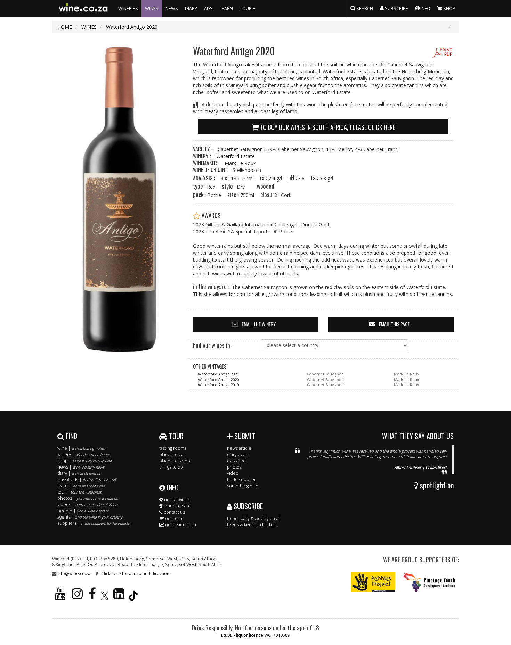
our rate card (177, 506)
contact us (174, 512)
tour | (79, 492)
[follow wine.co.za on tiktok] (133, 597)
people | (82, 511)
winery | (84, 454)
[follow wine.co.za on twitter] (104, 597)
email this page (394, 324)
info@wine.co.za (73, 574)
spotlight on (436, 484)
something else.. (243, 486)
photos (234, 467)
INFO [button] (425, 8)
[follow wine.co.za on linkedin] (119, 597)
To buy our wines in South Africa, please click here (327, 127)
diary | (78, 473)
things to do (171, 467)
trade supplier (241, 479)
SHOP (448, 8)
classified (236, 461)
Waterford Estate (235, 156)
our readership (180, 525)
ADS (208, 8)
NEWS (171, 8)
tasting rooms (172, 448)
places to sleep (174, 461)
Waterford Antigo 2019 (218, 384)
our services (176, 500)
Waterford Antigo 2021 (218, 374)
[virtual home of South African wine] (83, 8)
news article (239, 448)
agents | (89, 517)
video (232, 473)
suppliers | (94, 523)
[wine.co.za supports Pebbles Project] (373, 582)
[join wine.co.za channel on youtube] (60, 597)
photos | (87, 498)
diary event (238, 454)
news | (80, 467)
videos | (88, 504)
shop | (84, 461)
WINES (152, 8)
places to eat (172, 454)
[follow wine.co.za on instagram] (77, 597)
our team (174, 518)
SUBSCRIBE (247, 506)
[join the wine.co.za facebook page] (92, 597)
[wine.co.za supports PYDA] (429, 582)
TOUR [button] (246, 8)
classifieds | (86, 479)
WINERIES (128, 8)
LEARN (226, 8)
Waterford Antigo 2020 (218, 379)
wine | (82, 448)
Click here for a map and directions (136, 574)
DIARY (191, 8)
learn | (81, 486)
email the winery (259, 324)
